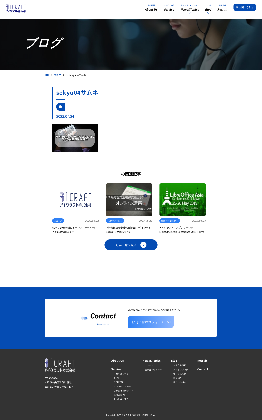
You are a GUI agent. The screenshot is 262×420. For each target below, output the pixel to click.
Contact (202, 369)
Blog (174, 360)
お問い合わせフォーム (148, 321)
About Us (117, 360)
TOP (47, 75)
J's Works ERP (121, 399)
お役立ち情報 (179, 365)
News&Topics (151, 360)
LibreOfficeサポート (123, 390)
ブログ (58, 75)
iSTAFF (117, 377)
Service (116, 369)
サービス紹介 (179, 373)
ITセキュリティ (121, 373)
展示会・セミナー (153, 369)
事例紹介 (177, 378)
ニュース (149, 365)
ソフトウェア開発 (122, 386)
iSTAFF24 (118, 382)
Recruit (202, 360)
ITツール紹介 (179, 382)
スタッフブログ (180, 369)
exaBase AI (119, 394)
